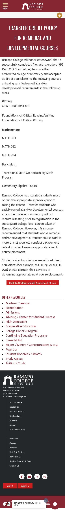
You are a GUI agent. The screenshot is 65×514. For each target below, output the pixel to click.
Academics (14, 406)
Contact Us (14, 465)
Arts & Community (17, 429)
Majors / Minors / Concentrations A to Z (32, 344)
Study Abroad (14, 358)
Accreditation (14, 307)
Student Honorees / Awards (24, 354)
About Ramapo (16, 402)
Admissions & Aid (17, 411)
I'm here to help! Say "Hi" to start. (27, 504)
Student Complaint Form (20, 461)
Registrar (12, 349)
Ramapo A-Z (15, 456)
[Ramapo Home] (32, 6)
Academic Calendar (18, 303)
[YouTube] (29, 477)
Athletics (13, 420)
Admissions (13, 312)
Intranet (13, 447)
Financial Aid (14, 340)
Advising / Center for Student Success (30, 317)
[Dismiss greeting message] (46, 500)
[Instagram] (37, 477)
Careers (13, 443)
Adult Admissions (16, 321)
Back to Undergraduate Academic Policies (32, 282)
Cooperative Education (21, 326)
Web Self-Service (17, 452)
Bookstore (14, 438)
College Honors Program (22, 331)
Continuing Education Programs (26, 335)
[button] (55, 504)
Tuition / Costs (15, 363)
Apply (24, 485)
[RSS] (44, 477)
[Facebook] (21, 477)
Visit (9, 485)
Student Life (15, 415)
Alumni (13, 425)
